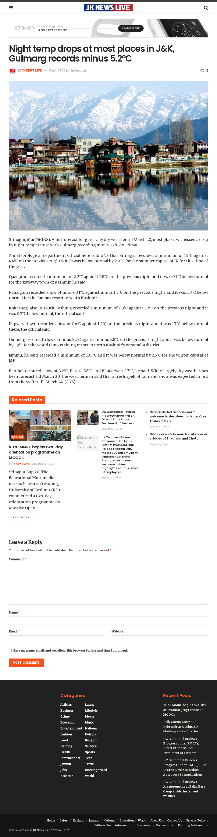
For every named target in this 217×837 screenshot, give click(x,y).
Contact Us (174, 820)
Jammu (65, 764)
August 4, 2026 (113, 428)
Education (67, 722)
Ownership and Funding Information (182, 825)
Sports (90, 752)
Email (14, 631)
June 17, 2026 (160, 444)
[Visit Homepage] (108, 7)
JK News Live (32, 70)
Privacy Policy (196, 820)
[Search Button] (206, 7)
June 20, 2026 (112, 477)
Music (89, 722)
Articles (66, 704)
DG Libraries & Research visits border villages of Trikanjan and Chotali (178, 436)
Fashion (66, 734)
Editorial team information (113, 825)
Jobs (63, 770)
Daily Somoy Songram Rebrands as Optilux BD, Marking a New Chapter (180, 726)
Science (91, 746)
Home (51, 820)
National (91, 728)
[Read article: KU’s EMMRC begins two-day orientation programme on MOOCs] (40, 425)
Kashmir (80, 70)
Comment (17, 559)
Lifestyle (91, 710)
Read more (23, 516)
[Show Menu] (11, 7)
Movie (89, 716)
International (70, 758)
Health (65, 752)
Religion (91, 740)
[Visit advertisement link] (108, 31)
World (89, 776)
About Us (156, 820)
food (64, 740)
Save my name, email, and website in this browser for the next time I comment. (70, 650)
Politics (90, 734)
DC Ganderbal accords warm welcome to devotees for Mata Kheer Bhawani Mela (179, 416)
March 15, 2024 (59, 70)
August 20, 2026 (44, 463)
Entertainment (71, 728)
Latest (89, 704)
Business (67, 710)
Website (117, 631)
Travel (90, 764)
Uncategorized (96, 770)
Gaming (66, 746)
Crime (65, 716)
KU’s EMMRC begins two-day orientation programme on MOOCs (36, 452)
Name (14, 612)
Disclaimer (144, 825)
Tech (88, 758)
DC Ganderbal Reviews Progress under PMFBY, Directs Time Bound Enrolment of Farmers (118, 418)
